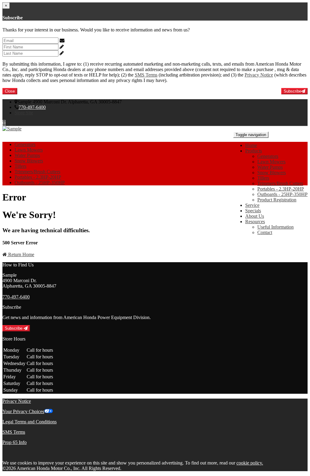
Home (251, 145)
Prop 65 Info (14, 442)
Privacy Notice (259, 74)
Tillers (263, 178)
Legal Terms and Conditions (29, 421)
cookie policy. (249, 462)
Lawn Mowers (271, 161)
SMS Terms (146, 74)
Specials (253, 210)
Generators (267, 156)
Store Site (24, 112)
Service (252, 205)
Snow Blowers (271, 172)
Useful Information (275, 227)
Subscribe (292, 91)
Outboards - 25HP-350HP (282, 194)
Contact (264, 232)
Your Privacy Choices (23, 411)
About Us (254, 216)
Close (10, 91)
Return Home (20, 254)
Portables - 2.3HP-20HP (280, 188)
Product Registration (276, 199)
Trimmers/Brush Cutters (280, 183)
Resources (255, 221)
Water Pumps (270, 167)
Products (253, 150)
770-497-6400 (32, 107)
